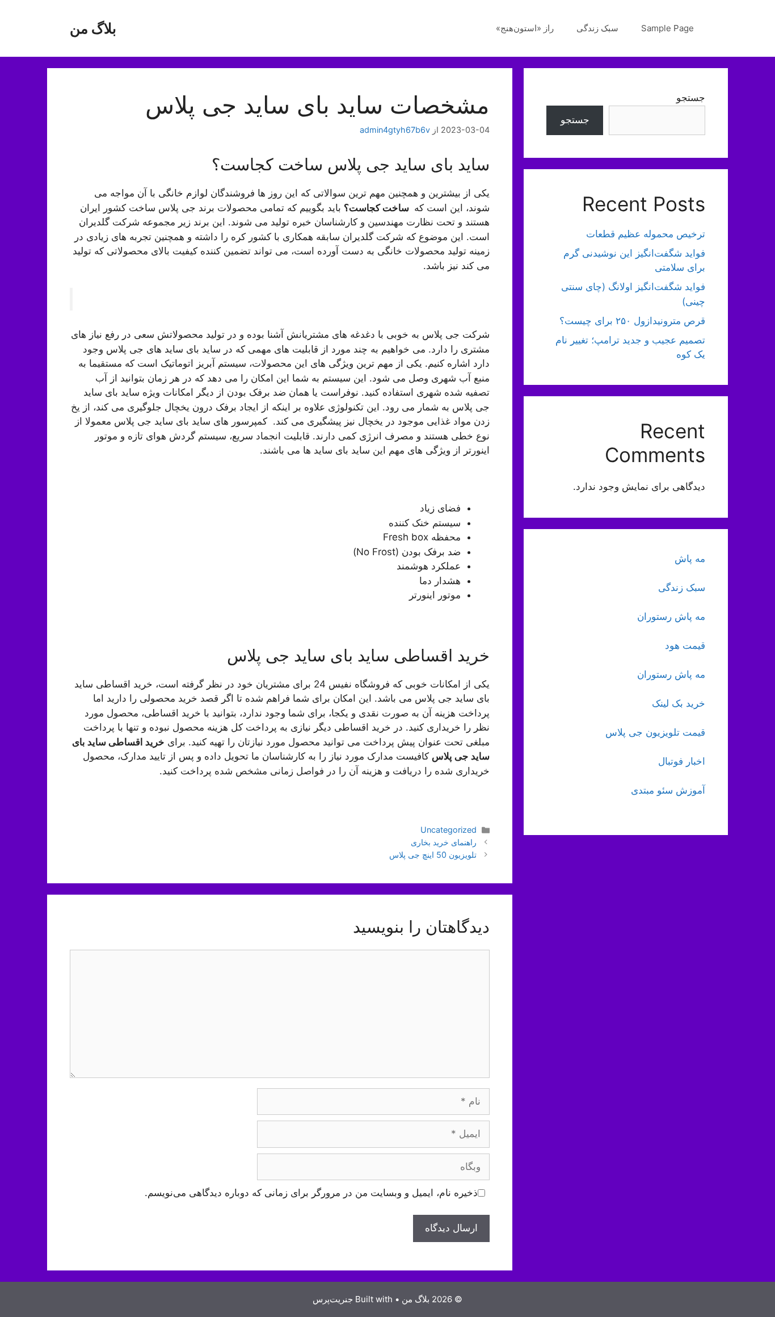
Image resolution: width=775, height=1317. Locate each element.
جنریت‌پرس (333, 1299)
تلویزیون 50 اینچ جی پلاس (433, 854)
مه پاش (690, 558)
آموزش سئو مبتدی (668, 790)
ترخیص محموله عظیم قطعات (645, 234)
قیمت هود (685, 645)
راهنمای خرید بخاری (444, 842)
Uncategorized (448, 829)
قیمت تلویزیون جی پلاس (655, 732)
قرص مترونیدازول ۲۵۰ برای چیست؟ (632, 320)
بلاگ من (93, 28)
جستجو (690, 97)
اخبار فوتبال (681, 761)
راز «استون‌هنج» (525, 28)
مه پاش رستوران (671, 616)
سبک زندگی (597, 28)
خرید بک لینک (678, 703)
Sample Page (667, 28)
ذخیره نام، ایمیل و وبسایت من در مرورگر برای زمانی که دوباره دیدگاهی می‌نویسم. (311, 1192)
